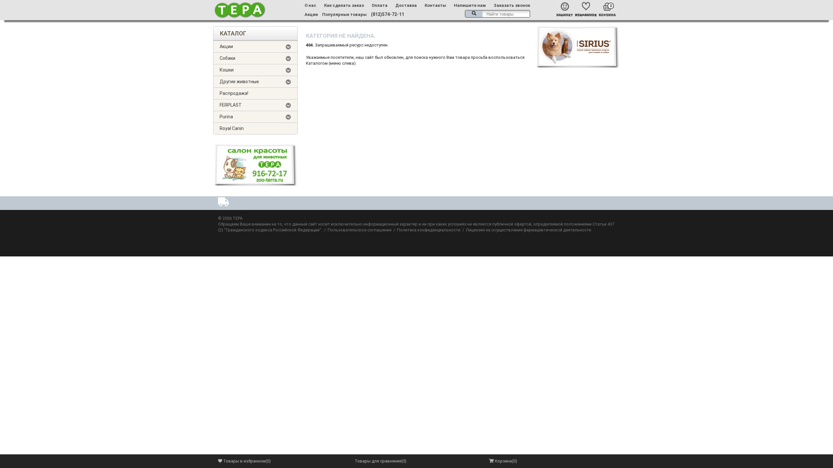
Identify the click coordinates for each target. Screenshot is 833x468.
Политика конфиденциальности (428, 230)
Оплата (380, 5)
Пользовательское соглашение (359, 230)
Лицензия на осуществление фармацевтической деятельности (528, 230)
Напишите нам (470, 5)
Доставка (406, 5)
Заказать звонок (512, 5)
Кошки (227, 69)
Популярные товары (344, 14)
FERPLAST (231, 105)
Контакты (435, 5)
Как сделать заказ (344, 5)
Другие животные (239, 81)
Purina (226, 116)
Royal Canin (232, 128)
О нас (310, 5)
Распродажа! (234, 93)
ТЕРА (237, 218)
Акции (311, 14)
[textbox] (497, 13)
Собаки (227, 58)
